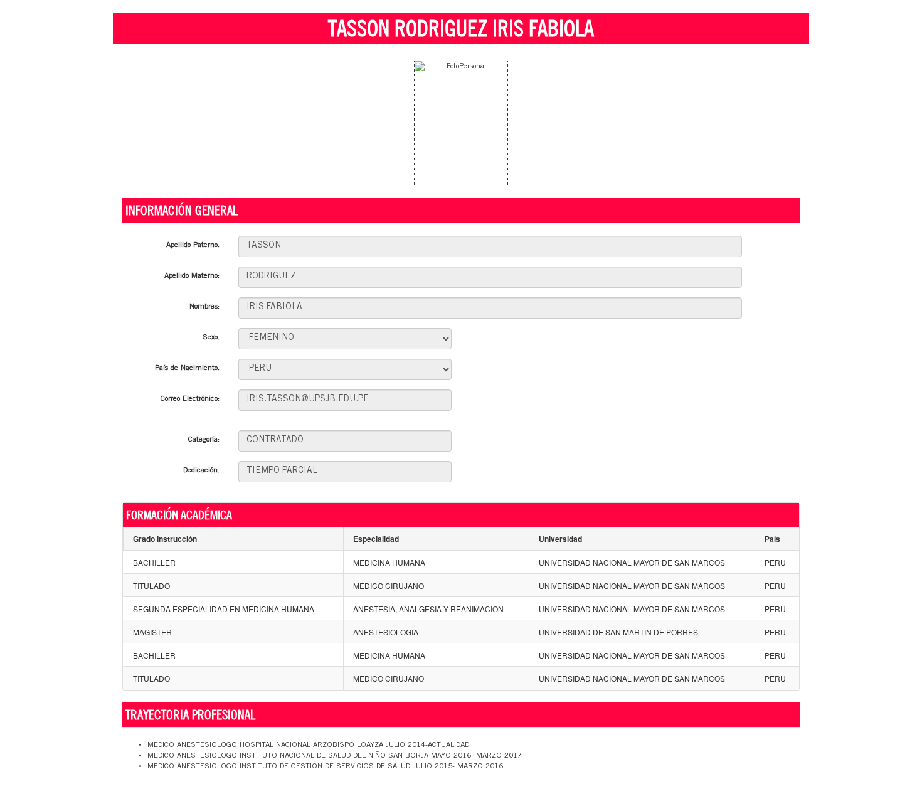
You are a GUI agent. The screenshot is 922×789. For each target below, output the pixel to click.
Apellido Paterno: (193, 245)
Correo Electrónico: (190, 399)
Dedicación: (201, 470)
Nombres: (204, 306)
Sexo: (211, 337)
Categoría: (204, 439)
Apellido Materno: (192, 276)
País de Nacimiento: (187, 368)
